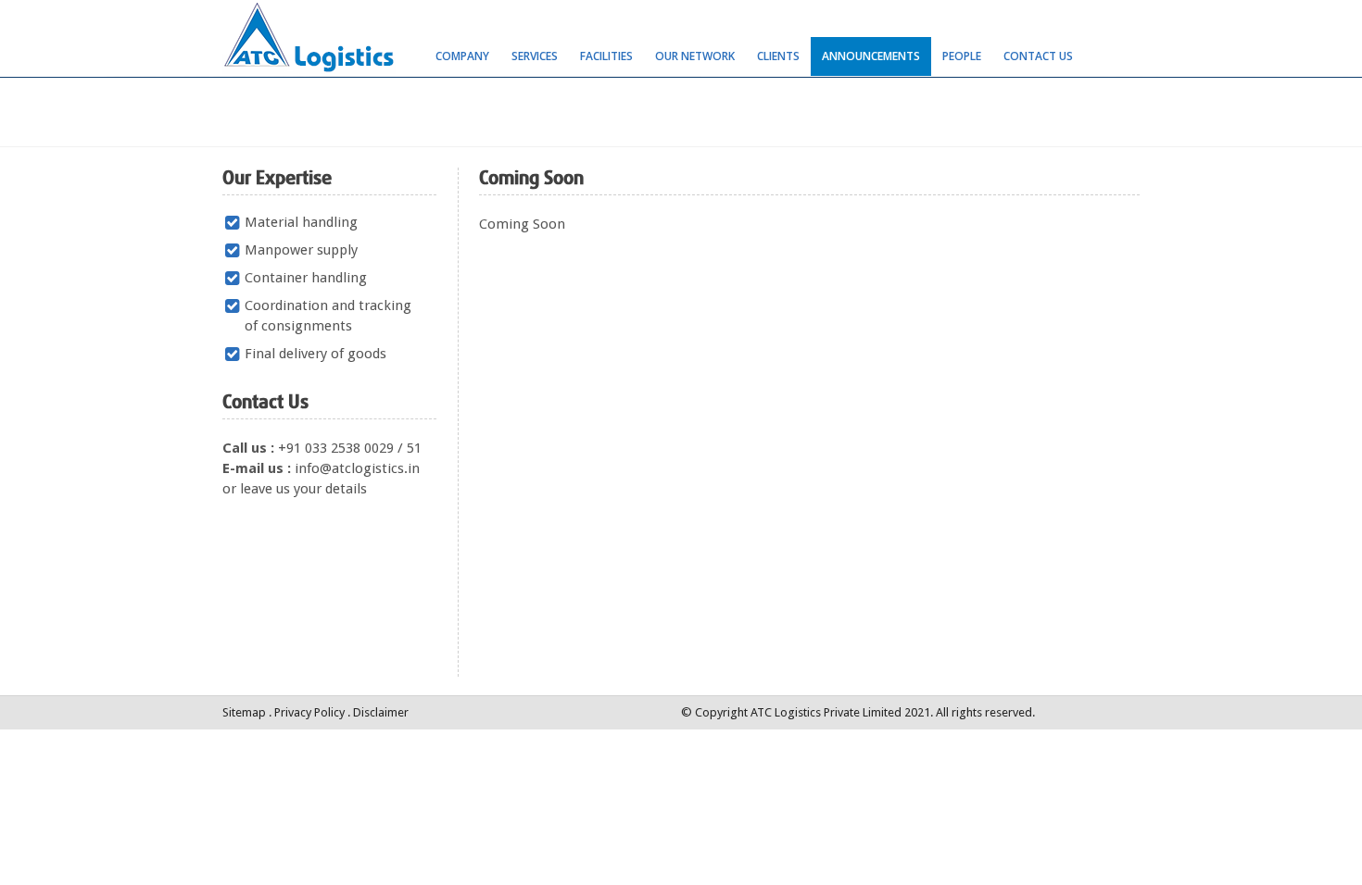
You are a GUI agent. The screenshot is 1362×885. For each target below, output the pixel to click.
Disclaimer (381, 712)
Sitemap (245, 712)
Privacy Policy (310, 712)
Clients (778, 56)
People (961, 56)
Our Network (695, 56)
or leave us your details (294, 488)
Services (534, 56)
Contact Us (1038, 56)
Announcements (871, 56)
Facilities (606, 56)
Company (462, 56)
